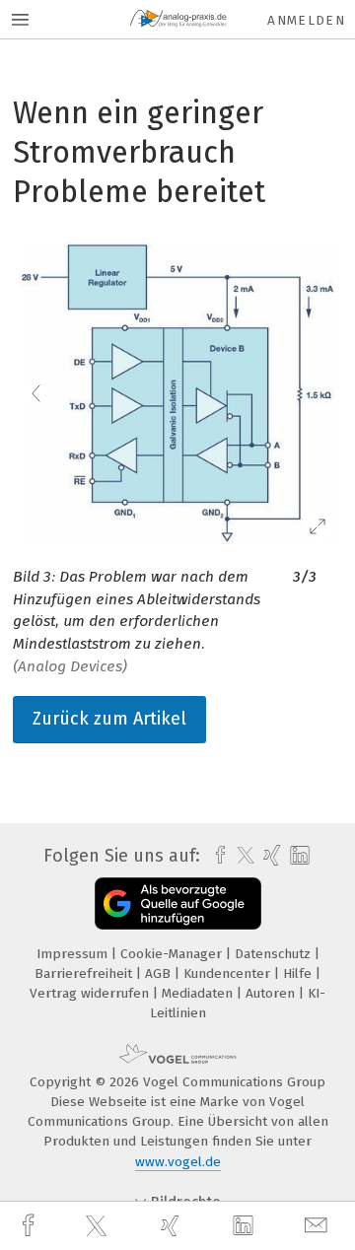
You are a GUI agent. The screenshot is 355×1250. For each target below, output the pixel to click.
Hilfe (299, 973)
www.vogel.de (178, 1161)
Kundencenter (228, 973)
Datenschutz (275, 953)
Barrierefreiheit (85, 973)
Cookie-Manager (173, 953)
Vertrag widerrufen (91, 993)
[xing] (172, 1226)
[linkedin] (245, 1226)
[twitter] (98, 1226)
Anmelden (306, 20)
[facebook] (30, 1226)
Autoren (272, 993)
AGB (160, 973)
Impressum (73, 953)
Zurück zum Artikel (109, 718)
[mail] (318, 1226)
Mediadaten (199, 993)
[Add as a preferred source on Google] (178, 903)
